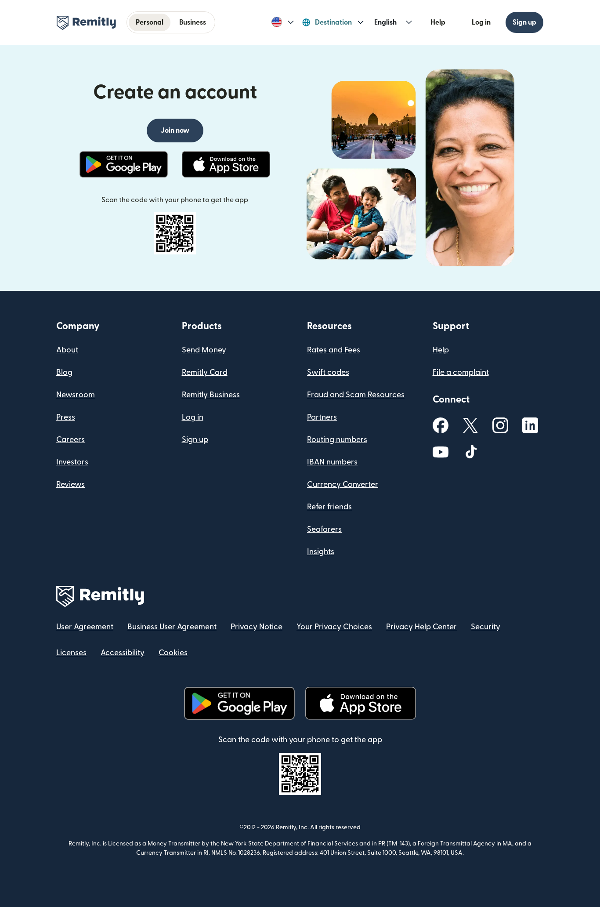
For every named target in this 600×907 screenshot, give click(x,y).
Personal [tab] (149, 22)
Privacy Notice (256, 627)
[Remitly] (86, 23)
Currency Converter (342, 484)
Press (65, 417)
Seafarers (324, 529)
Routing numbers (337, 439)
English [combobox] (385, 22)
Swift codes (328, 372)
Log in (481, 22)
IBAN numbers (332, 462)
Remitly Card (205, 372)
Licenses (71, 653)
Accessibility (123, 653)
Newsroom (75, 395)
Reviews (70, 484)
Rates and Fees (333, 350)
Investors (72, 462)
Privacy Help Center (421, 627)
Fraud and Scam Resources (356, 395)
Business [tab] (192, 22)
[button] (282, 22)
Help (437, 22)
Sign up (524, 22)
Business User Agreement (172, 627)
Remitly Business (211, 395)
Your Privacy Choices (334, 627)
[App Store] (226, 164)
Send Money (204, 350)
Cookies (173, 653)
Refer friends (329, 507)
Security (485, 627)
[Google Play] (124, 164)
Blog (64, 372)
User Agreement (84, 627)
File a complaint (461, 372)
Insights (320, 551)
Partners (322, 417)
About (67, 350)
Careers (70, 439)
